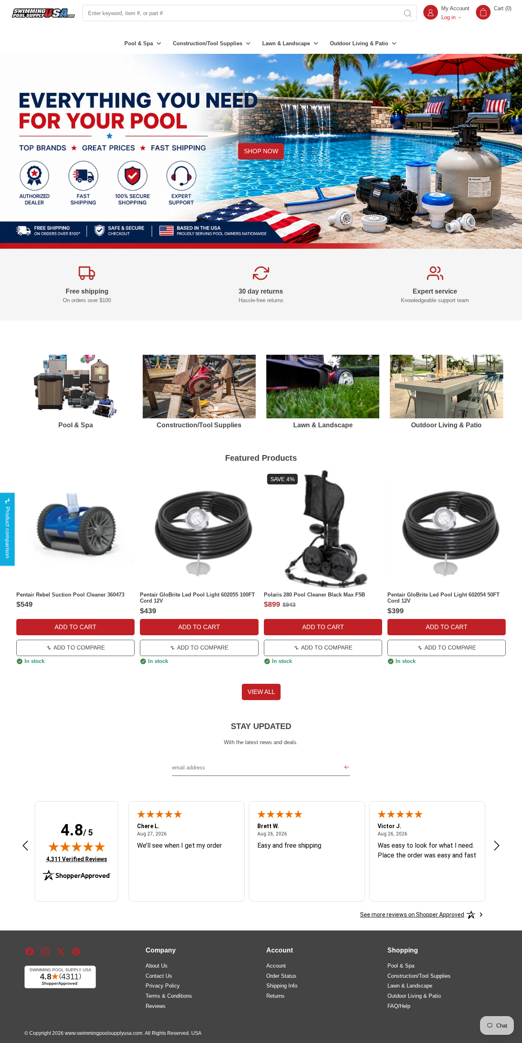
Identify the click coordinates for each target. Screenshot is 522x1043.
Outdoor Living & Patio (414, 995)
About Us (157, 965)
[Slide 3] (269, 672)
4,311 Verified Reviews (76, 858)
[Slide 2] (261, 672)
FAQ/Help (398, 1006)
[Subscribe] (346, 767)
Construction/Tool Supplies (419, 975)
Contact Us (159, 975)
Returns (275, 995)
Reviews (156, 1006)
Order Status (281, 975)
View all (261, 691)
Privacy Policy (163, 986)
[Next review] (497, 846)
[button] (493, 13)
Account (276, 965)
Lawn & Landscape (409, 986)
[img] (76, 846)
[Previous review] (25, 846)
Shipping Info (281, 986)
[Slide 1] (253, 672)
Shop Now (261, 151)
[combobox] (240, 13)
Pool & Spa (400, 965)
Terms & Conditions (169, 995)
